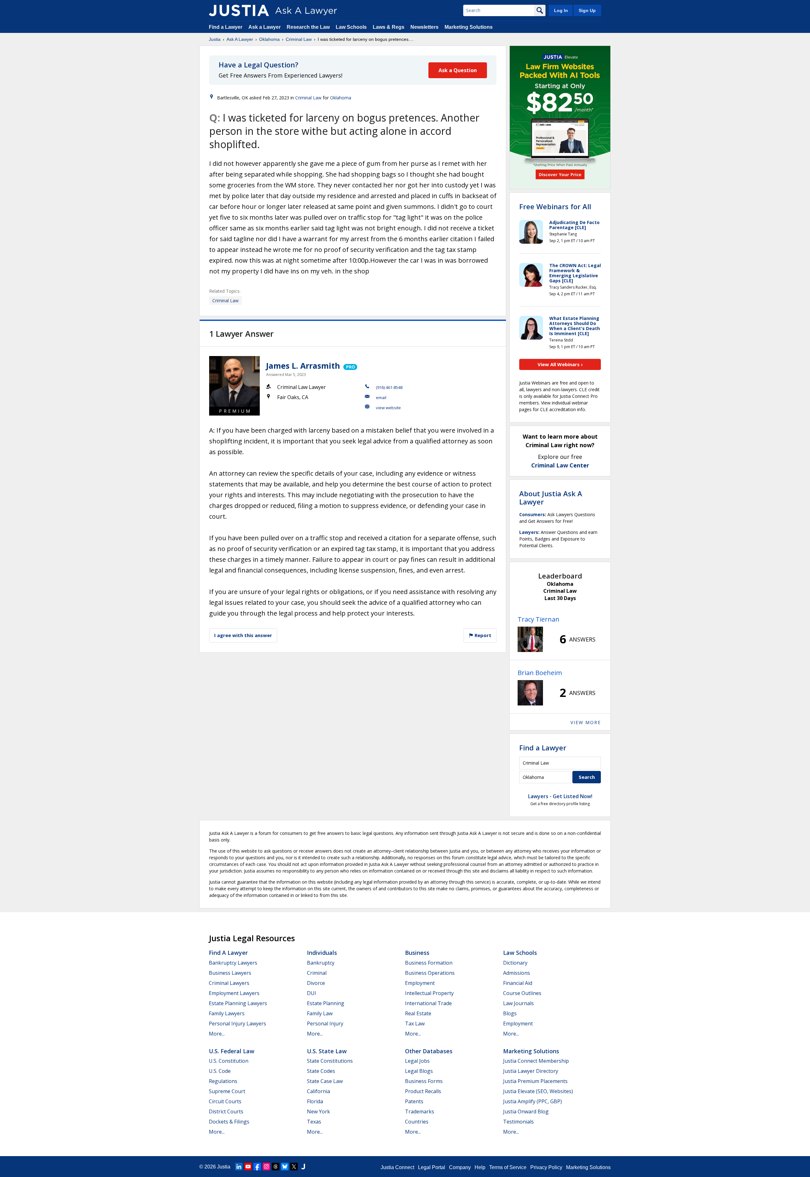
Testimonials (518, 1121)
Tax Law (415, 1023)
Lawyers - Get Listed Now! (560, 796)
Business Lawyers (230, 972)
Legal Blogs (419, 1070)
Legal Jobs (417, 1060)
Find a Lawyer (225, 27)
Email (381, 397)
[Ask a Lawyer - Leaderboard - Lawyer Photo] (530, 639)
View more (585, 722)
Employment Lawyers (234, 993)
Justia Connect (397, 1167)
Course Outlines (522, 993)
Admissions (516, 972)
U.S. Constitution (228, 1060)
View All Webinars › (560, 364)
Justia (215, 39)
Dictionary (515, 962)
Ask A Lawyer (240, 39)
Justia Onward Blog (526, 1111)
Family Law (320, 1013)
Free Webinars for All (555, 206)
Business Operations (430, 972)
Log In (561, 10)
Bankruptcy (320, 962)
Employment (420, 983)
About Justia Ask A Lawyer (550, 497)
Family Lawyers (227, 1013)
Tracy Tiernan (538, 619)
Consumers (532, 514)
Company (460, 1167)
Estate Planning (325, 1003)
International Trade (428, 1003)
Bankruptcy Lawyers (233, 962)
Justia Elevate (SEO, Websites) (538, 1091)
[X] (294, 1166)
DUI (311, 993)
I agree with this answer (243, 635)
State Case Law (325, 1081)
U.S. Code (220, 1070)
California (318, 1091)
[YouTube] (248, 1166)
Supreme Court (227, 1091)
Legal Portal (431, 1167)
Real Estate (418, 1013)
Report (482, 635)
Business (417, 952)
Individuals (322, 952)
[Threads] (275, 1166)
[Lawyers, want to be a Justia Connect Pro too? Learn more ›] (349, 365)
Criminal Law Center (560, 465)
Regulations (223, 1081)
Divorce (316, 983)
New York (318, 1111)
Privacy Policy (546, 1167)
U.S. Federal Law (231, 1051)
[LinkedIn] (239, 1166)
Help (480, 1167)
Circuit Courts (225, 1101)
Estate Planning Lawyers (238, 1003)
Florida (315, 1101)
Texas (314, 1121)
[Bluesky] (285, 1166)
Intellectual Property (429, 993)
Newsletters (424, 27)
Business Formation (428, 962)
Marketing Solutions (469, 27)
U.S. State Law (327, 1051)
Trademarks (419, 1111)
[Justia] (239, 10)
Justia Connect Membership (536, 1060)
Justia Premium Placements (535, 1081)
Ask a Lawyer (265, 27)
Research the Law (308, 27)
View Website (388, 407)
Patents (414, 1101)
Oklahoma (269, 39)
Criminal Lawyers (229, 983)
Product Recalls (423, 1091)
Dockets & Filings (229, 1121)
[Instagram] (266, 1166)
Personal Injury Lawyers (237, 1023)
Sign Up (587, 10)
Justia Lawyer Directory (530, 1070)
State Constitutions (330, 1060)
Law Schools (351, 27)
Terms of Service (507, 1167)
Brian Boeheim (540, 672)
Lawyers (528, 532)
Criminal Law (299, 39)
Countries (416, 1121)
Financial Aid (517, 983)
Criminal (317, 972)
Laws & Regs (388, 27)
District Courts (226, 1111)
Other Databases (428, 1051)
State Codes (321, 1070)
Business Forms (424, 1081)
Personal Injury (325, 1023)
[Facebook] (257, 1166)
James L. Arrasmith (303, 365)
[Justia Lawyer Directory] (303, 1166)
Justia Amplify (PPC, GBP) (532, 1101)
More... (217, 1033)
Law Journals (518, 1003)
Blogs (510, 1013)
